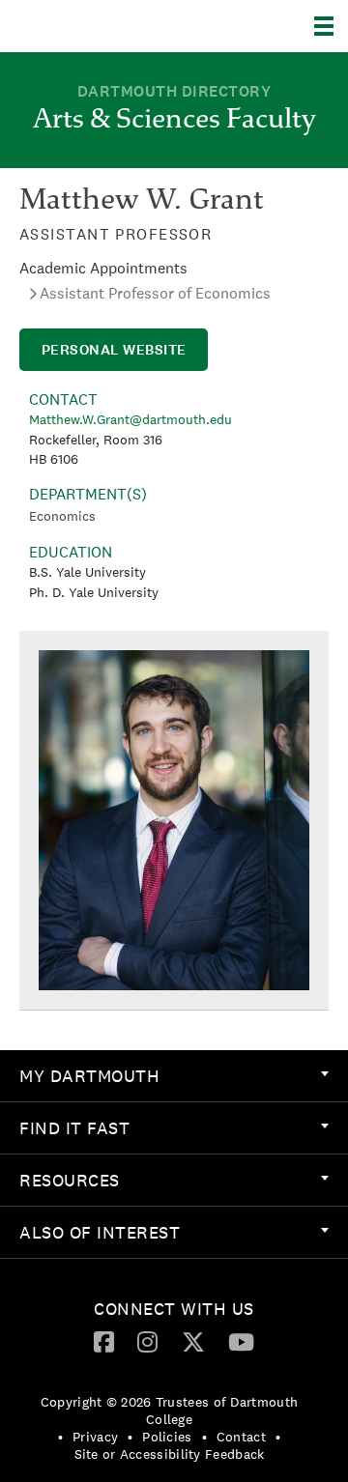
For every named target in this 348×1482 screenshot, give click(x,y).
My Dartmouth (89, 1076)
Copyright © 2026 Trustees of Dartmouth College (169, 1410)
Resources (69, 1180)
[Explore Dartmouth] (331, 26)
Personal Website (114, 349)
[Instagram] (147, 1340)
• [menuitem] (60, 1436)
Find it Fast (74, 1128)
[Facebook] (104, 1340)
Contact (241, 1436)
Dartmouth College (114, 26)
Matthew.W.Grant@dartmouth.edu (130, 419)
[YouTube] (241, 1340)
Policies (166, 1436)
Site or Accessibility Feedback (169, 1454)
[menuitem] (174, 1076)
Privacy (95, 1436)
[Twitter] (193, 1340)
